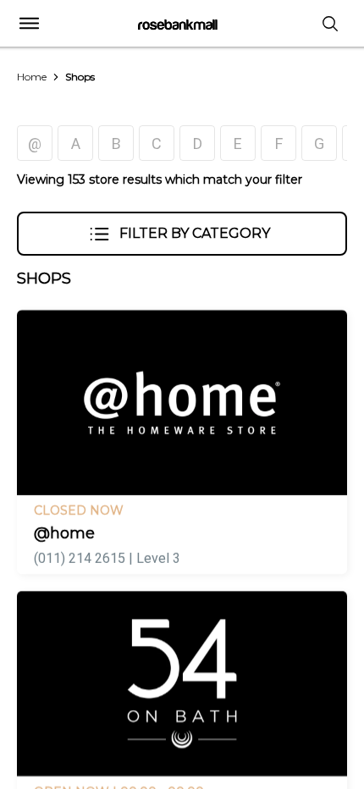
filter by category (194, 233)
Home (32, 76)
